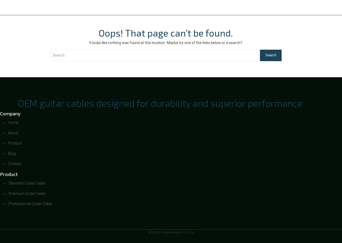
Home (169, 7)
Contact (278, 7)
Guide (251, 7)
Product (223, 7)
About (196, 7)
